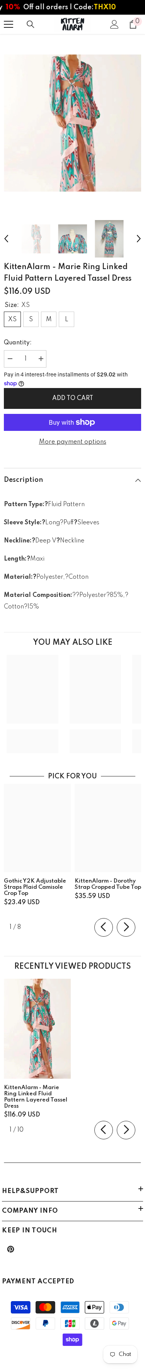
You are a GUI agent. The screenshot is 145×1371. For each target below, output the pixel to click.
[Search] (30, 24)
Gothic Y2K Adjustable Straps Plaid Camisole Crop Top (35, 887)
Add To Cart (72, 398)
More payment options (72, 442)
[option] (72, 123)
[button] (6, 238)
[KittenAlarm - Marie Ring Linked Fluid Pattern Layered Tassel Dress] (37, 1029)
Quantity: (18, 343)
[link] (32, 735)
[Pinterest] (10, 1249)
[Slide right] (126, 927)
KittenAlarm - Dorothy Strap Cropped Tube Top (108, 884)
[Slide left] (103, 927)
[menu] (8, 24)
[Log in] (114, 24)
